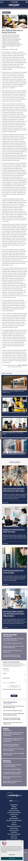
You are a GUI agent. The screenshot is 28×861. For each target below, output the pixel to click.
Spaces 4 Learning (14, 830)
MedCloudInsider (14, 818)
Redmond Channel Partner (14, 826)
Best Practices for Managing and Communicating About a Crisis (11, 745)
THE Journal (14, 838)
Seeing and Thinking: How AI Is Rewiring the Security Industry (13, 749)
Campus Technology (14, 810)
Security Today (14, 828)
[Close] (21, 841)
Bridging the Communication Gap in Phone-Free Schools (14, 531)
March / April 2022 (23, 365)
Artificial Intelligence (10, 635)
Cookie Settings (12, 854)
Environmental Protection (14, 812)
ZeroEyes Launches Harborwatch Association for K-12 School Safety (11, 655)
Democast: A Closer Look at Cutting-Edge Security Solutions (13, 754)
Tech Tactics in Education (14, 834)
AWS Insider (14, 808)
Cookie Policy (4, 851)
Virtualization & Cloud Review (14, 840)
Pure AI (14, 822)
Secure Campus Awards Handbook (12, 769)
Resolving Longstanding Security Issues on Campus (13, 572)
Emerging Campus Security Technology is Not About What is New (13, 646)
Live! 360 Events (14, 814)
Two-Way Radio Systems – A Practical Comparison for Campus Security (12, 773)
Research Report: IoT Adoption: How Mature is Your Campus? (12, 782)
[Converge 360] (14, 795)
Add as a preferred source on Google (15, 2)
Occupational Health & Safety (14, 820)
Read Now (5, 502)
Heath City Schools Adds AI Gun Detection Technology (14, 412)
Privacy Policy (12, 682)
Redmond (14, 824)
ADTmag (14, 806)
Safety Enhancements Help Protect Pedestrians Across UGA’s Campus (13, 490)
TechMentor (14, 832)
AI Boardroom (14, 805)
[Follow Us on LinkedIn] (1, 2)
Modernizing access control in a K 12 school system (12, 777)
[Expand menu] (26, 2)
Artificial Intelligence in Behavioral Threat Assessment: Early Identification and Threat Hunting (13, 734)
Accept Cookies (12, 858)
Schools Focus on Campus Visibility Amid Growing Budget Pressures (13, 714)
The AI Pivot (14, 836)
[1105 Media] (14, 801)
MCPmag (14, 816)
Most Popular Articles (10, 702)
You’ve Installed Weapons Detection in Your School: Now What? (12, 765)
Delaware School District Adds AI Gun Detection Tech (13, 454)
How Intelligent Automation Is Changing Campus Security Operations (13, 639)
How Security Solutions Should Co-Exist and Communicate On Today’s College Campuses (13, 614)
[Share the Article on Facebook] (3, 12)
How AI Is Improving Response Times (12, 643)
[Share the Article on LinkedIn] (5, 12)
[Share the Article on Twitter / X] (7, 12)
